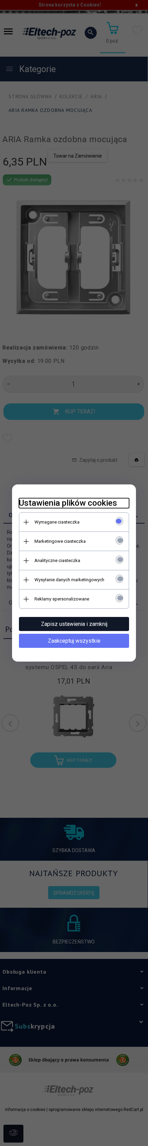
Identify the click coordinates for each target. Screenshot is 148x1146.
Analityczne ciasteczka (57, 560)
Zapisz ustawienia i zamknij (74, 624)
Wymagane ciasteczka (57, 522)
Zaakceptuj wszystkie (74, 641)
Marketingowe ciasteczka (60, 541)
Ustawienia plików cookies (68, 503)
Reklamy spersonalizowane (61, 598)
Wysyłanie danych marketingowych (69, 579)
